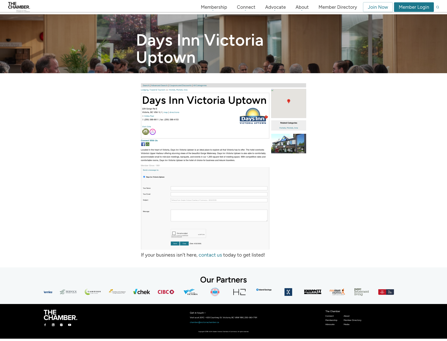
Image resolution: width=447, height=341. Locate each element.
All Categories (200, 85)
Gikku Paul (149, 116)
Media (346, 324)
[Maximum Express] (323, 292)
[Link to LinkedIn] (53, 325)
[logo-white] (60, 315)
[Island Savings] (250, 289)
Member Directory (352, 320)
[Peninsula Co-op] (372, 292)
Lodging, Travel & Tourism (153, 90)
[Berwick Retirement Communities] (54, 292)
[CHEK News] (128, 292)
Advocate (330, 324)
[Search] (437, 7)
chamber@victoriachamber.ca (204, 322)
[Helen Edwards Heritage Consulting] (201, 292)
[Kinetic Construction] (274, 292)
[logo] (19, 7)
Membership (331, 320)
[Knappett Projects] (299, 292)
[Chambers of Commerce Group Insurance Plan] (103, 292)
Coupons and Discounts (180, 85)
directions (174, 112)
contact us (210, 255)
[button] (288, 101)
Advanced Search (159, 85)
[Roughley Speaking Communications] (396, 292)
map (166, 112)
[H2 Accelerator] (225, 292)
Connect (329, 316)
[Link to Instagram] (61, 325)
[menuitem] (214, 7)
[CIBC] (152, 292)
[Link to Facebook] (45, 325)
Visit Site (146, 126)
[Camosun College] (79, 292)
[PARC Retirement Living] (348, 292)
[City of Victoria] (176, 292)
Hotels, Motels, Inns (288, 128)
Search (146, 85)
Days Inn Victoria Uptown (204, 100)
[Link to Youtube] (69, 325)
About (347, 316)
